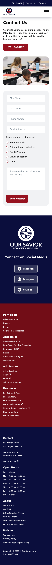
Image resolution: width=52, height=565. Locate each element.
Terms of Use (9, 535)
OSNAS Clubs (9, 360)
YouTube (27, 289)
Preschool (7, 353)
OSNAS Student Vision (13, 513)
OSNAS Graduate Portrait (14, 520)
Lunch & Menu (9, 397)
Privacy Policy (9, 539)
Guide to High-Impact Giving (16, 542)
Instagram (28, 279)
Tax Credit (17, 3)
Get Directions (9, 461)
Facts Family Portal (11, 404)
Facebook (28, 268)
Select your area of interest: (20, 137)
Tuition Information (12, 382)
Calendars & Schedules (13, 331)
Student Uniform (10, 412)
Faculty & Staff (10, 517)
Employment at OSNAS (13, 524)
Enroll (5, 378)
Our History (8, 505)
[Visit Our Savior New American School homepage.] (26, 237)
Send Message (17, 198)
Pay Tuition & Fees (11, 393)
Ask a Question (10, 371)
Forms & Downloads (12, 400)
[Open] (46, 11)
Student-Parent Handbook (15, 408)
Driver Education (10, 319)
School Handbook (11, 415)
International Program (13, 356)
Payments (30, 3)
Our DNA (7, 509)
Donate (42, 3)
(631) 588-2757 (16, 47)
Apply (5, 375)
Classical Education (11, 341)
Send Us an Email (11, 442)
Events (6, 327)
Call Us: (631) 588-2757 (13, 446)
